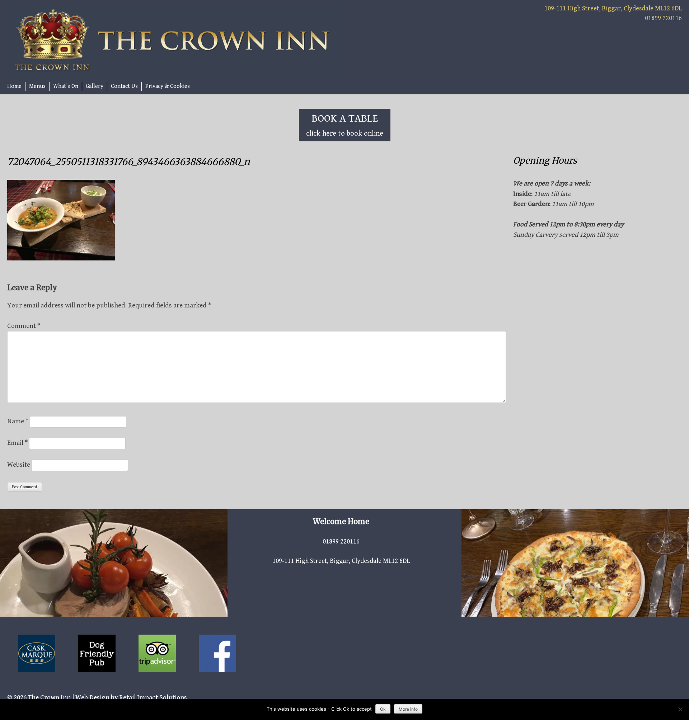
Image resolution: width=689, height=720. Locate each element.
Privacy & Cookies (167, 86)
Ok (383, 709)
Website (18, 465)
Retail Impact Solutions (153, 697)
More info (408, 709)
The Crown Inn (49, 697)
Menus (37, 86)
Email (17, 443)
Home (14, 86)
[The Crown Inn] (175, 40)
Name (17, 421)
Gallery (94, 86)
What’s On (65, 86)
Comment (23, 326)
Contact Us (124, 86)
